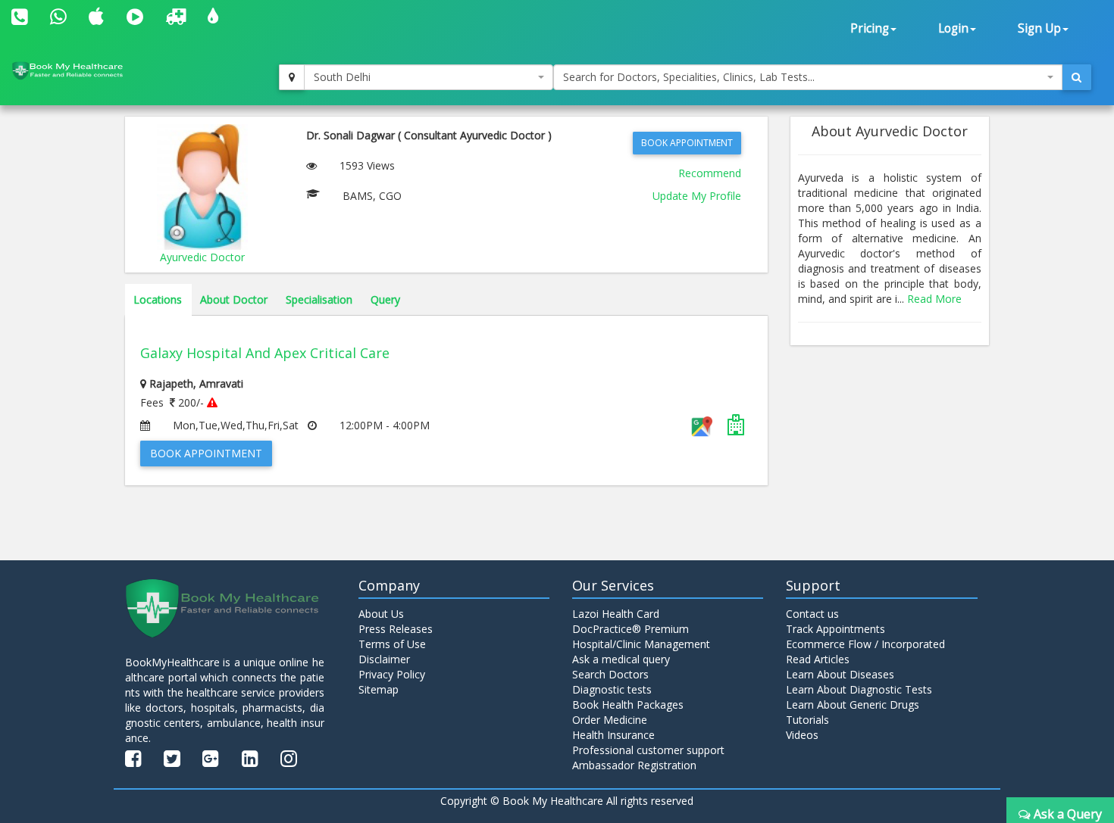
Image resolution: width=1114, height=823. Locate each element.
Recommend (709, 173)
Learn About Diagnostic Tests (859, 689)
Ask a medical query (621, 659)
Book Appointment (687, 142)
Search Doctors (610, 674)
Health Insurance (613, 735)
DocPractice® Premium (630, 629)
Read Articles (818, 659)
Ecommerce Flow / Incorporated (865, 644)
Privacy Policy (391, 674)
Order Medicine (609, 719)
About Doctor (234, 299)
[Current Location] (292, 77)
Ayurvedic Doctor (202, 257)
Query (385, 299)
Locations (157, 299)
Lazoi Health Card (615, 613)
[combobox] (429, 77)
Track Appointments (835, 629)
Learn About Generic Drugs (852, 704)
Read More (934, 298)
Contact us (812, 613)
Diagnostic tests (612, 689)
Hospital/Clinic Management (641, 644)
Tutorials (807, 719)
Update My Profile (696, 196)
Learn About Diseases (840, 674)
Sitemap (378, 689)
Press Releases (395, 629)
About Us (381, 613)
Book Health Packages (628, 704)
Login (953, 28)
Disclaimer (384, 659)
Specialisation (319, 299)
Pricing (869, 28)
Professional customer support (648, 750)
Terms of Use (392, 644)
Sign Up (1039, 28)
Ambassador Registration (634, 765)
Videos (802, 735)
